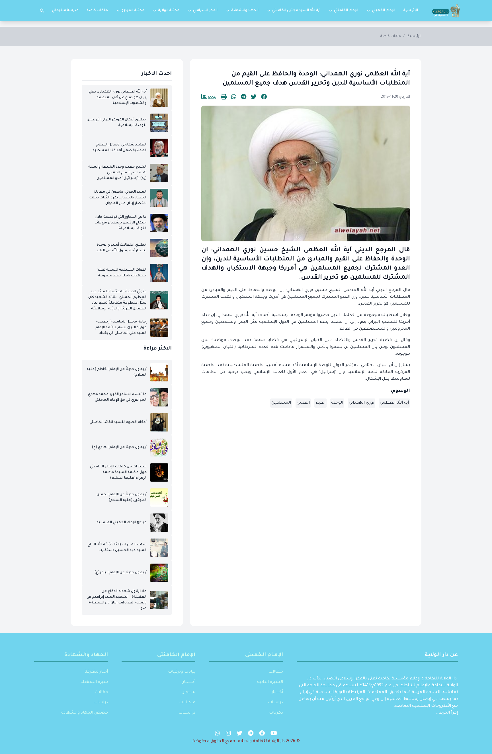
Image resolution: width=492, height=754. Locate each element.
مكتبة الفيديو (133, 11)
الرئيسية (410, 11)
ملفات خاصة (97, 11)
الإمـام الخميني (264, 655)
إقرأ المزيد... (447, 713)
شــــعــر (189, 692)
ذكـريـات (276, 713)
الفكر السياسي (205, 11)
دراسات (100, 702)
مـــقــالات (187, 702)
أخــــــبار (277, 692)
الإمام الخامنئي (346, 11)
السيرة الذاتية (270, 682)
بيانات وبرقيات (181, 672)
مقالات (101, 692)
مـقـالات (275, 672)
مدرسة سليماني (65, 11)
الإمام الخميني (383, 11)
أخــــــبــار (189, 682)
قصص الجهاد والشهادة (84, 713)
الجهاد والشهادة (245, 11)
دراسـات (275, 702)
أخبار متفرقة (96, 672)
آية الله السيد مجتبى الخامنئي (296, 11)
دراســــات (187, 713)
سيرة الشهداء (94, 682)
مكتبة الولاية (168, 11)
